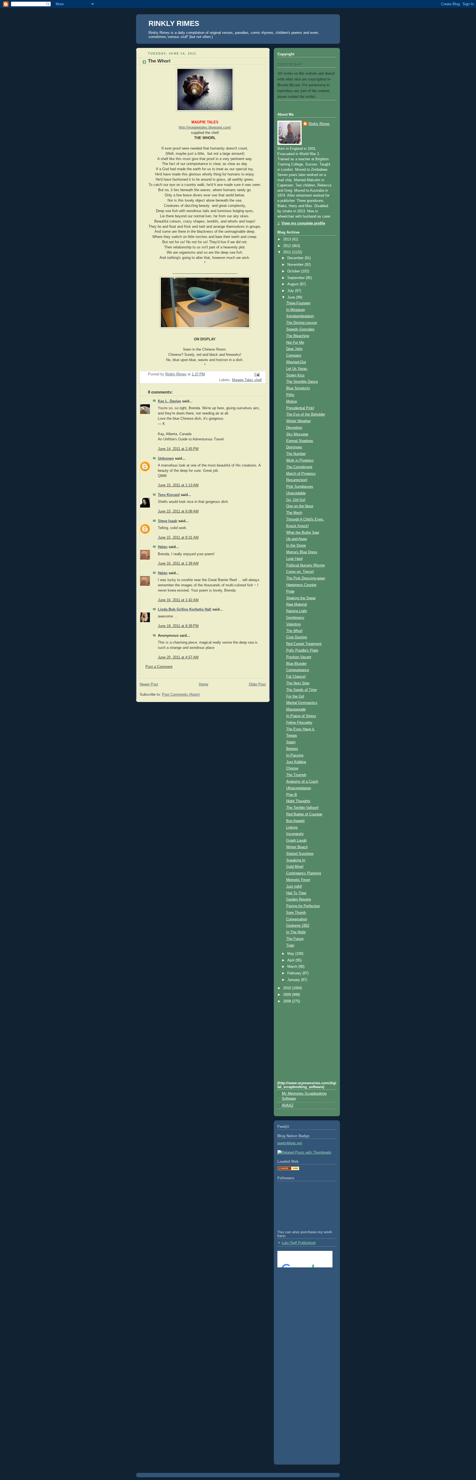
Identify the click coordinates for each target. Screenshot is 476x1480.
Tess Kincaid (169, 495)
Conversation (296, 919)
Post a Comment (158, 667)
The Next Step (297, 683)
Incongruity (295, 834)
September (296, 278)
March (292, 967)
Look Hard (294, 559)
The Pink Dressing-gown (305, 578)
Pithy (290, 395)
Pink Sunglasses (299, 487)
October (294, 271)
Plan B (291, 795)
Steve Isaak (167, 521)
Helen (162, 547)
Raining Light (296, 611)
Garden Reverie (298, 899)
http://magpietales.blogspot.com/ (205, 127)
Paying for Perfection (303, 906)
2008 (287, 1001)
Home (203, 684)
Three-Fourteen (298, 303)
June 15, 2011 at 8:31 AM (178, 538)
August (293, 284)
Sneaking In (295, 860)
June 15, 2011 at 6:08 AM (178, 511)
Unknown (166, 458)
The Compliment (299, 467)
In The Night (296, 932)
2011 (287, 252)
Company (293, 355)
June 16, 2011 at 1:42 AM (178, 600)
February (294, 973)
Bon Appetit (295, 821)
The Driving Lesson (301, 323)
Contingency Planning (303, 873)
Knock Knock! (297, 526)
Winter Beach (297, 847)
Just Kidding (296, 762)
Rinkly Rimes (319, 124)
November (296, 265)
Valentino (293, 624)
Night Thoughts (298, 801)
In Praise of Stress (301, 716)
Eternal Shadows (299, 441)
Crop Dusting (296, 637)
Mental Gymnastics (301, 703)
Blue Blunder (296, 664)
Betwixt (292, 749)
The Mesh (294, 513)
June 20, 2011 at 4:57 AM (178, 657)
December (296, 258)
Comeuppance (297, 670)
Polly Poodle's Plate (302, 650)
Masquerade (296, 709)
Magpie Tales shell (247, 380)
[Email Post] (257, 374)
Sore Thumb (296, 913)
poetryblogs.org (289, 1143)
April (291, 960)
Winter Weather (298, 421)
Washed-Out (296, 362)
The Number (296, 454)
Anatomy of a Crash (302, 782)
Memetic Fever (298, 880)
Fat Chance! (296, 677)
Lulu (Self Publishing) (299, 1243)
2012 (287, 246)
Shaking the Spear (301, 598)
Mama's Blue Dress (301, 552)
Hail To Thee (296, 893)
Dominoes (294, 447)
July (291, 291)
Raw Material (296, 604)
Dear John (294, 349)
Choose (292, 768)
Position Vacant (298, 657)
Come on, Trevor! (300, 572)
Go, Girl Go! (295, 500)
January (294, 980)
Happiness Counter (301, 585)
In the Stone (296, 545)
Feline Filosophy (299, 723)
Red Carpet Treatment (303, 644)
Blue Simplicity (298, 388)
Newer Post (149, 684)
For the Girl (295, 696)
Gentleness (295, 618)
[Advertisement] (302, 1294)
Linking (292, 828)
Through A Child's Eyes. (305, 519)
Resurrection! (296, 480)
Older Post (257, 684)
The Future (295, 939)
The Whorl (294, 631)
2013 (287, 239)
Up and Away (296, 539)
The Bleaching (297, 336)
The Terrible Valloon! (302, 808)
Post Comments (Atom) (181, 694)
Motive (291, 401)
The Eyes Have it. (300, 729)
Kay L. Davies (169, 401)
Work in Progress (300, 460)
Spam (291, 742)
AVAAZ (287, 1105)
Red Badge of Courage (304, 814)
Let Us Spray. (297, 369)
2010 (287, 988)
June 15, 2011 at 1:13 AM (178, 485)
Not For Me (295, 343)
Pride (290, 591)
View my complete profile (303, 223)
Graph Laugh (296, 840)
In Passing (294, 755)
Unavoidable (296, 493)
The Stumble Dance (302, 382)
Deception (294, 428)
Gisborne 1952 (297, 926)
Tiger (290, 945)
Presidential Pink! (300, 408)
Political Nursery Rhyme (305, 565)
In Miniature (295, 310)
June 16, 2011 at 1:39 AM (178, 563)
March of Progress (301, 474)
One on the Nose (299, 506)
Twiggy (291, 736)
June (291, 297)
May (291, 954)
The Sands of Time (301, 690)
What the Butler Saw (302, 533)
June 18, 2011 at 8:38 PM (178, 626)
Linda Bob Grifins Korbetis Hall (184, 609)
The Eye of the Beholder (305, 414)
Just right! (294, 886)
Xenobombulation (300, 316)
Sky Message (297, 434)
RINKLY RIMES (173, 23)
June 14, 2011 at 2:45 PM (178, 449)
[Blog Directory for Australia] (288, 1169)
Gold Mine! (295, 867)
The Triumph (296, 775)
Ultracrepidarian (298, 788)
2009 (287, 995)
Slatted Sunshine (299, 854)
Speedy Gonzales (300, 329)
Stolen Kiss (295, 375)
